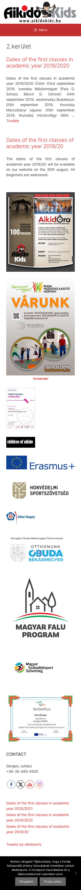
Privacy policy (52, 881)
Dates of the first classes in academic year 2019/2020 (39, 62)
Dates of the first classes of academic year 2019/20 (40, 143)
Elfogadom (26, 881)
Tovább (12, 121)
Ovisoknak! (40, 378)
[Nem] (76, 873)
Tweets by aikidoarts (23, 844)
